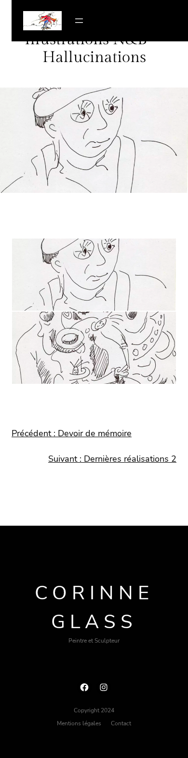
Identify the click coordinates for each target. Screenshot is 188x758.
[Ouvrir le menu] (79, 20)
